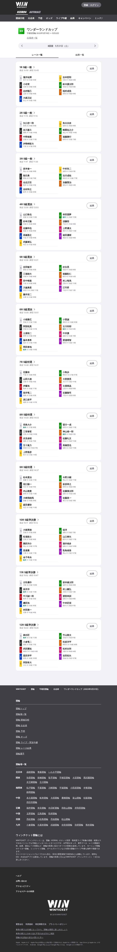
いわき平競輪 (54, 772)
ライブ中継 (61, 18)
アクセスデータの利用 (25, 891)
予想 (40, 18)
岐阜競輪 (44, 797)
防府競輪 (52, 813)
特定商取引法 (40, 924)
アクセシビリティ (23, 886)
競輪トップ (21, 708)
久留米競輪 (42, 824)
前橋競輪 (41, 777)
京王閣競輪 (32, 782)
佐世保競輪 (67, 824)
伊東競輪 (87, 787)
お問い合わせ (21, 881)
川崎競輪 (52, 787)
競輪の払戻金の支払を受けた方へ (29, 937)
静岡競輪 (31, 792)
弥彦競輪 (31, 777)
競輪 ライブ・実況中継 (27, 742)
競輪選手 (20, 753)
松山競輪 (66, 819)
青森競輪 (41, 772)
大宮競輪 (77, 777)
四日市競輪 (32, 802)
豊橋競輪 (66, 797)
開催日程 (20, 18)
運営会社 (19, 924)
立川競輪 (44, 782)
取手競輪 (52, 777)
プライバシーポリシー (58, 924)
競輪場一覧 (21, 714)
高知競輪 (55, 819)
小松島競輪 (42, 819)
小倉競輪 (31, 824)
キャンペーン (84, 18)
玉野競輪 (31, 813)
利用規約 (29, 924)
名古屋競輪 (32, 797)
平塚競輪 (63, 787)
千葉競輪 (41, 787)
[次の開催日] (95, 45)
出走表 (31, 18)
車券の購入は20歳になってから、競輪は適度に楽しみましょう (41, 929)
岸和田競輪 (80, 808)
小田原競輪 (75, 787)
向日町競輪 (53, 808)
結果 (72, 18)
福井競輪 (31, 808)
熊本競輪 (90, 824)
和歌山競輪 (67, 808)
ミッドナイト (101, 18)
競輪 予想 (20, 731)
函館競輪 (31, 772)
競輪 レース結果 (23, 748)
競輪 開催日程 (22, 719)
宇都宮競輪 (64, 777)
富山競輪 (77, 797)
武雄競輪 (55, 824)
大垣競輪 (55, 797)
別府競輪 (79, 824)
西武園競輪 (88, 777)
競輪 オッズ (21, 736)
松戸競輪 (31, 787)
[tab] (79, 54)
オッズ (49, 18)
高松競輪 (31, 819)
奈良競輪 (41, 808)
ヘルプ (18, 876)
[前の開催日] (22, 45)
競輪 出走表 (21, 725)
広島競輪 (41, 813)
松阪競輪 (87, 797)
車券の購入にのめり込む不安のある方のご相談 (35, 933)
